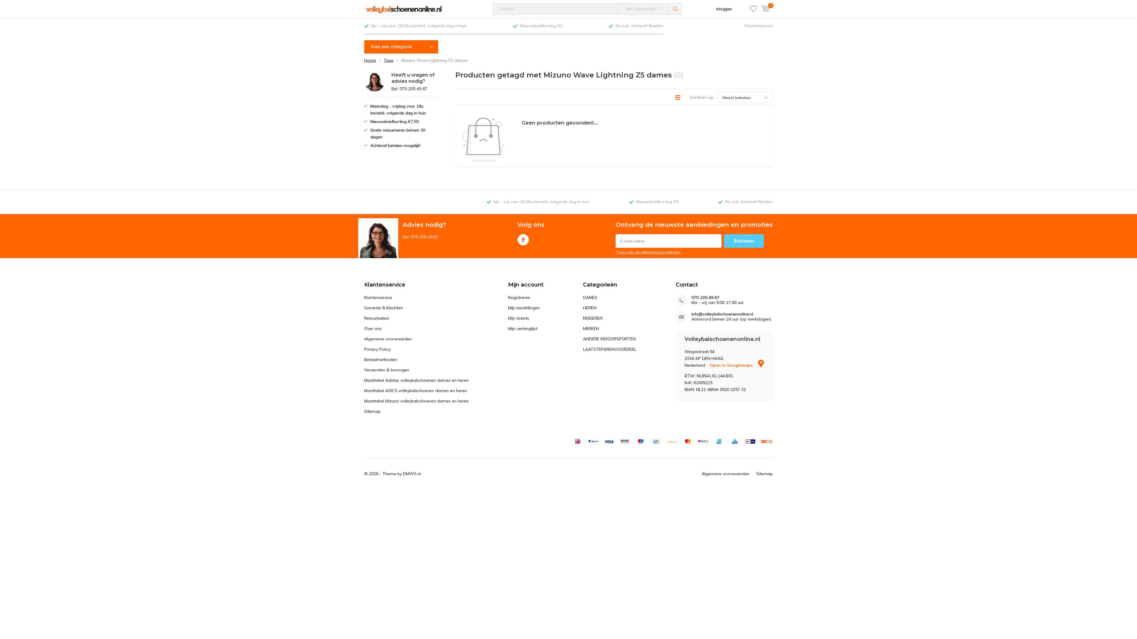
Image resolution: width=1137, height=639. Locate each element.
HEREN (589, 307)
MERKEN (591, 328)
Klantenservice (759, 25)
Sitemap (372, 411)
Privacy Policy (377, 349)
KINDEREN (593, 318)
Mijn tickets (518, 318)
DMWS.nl (412, 473)
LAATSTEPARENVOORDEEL (609, 349)
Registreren (519, 297)
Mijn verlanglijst (522, 328)
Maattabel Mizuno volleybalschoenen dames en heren (416, 401)
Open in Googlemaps (731, 365)
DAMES (590, 297)
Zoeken (675, 9)
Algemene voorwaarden (388, 339)
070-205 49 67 (705, 297)
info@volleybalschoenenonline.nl (722, 314)
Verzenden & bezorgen (386, 370)
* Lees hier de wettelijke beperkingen (648, 252)
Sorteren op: (702, 97)
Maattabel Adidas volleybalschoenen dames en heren (416, 380)
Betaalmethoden (380, 359)
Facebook (523, 239)
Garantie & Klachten (383, 307)
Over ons (373, 328)
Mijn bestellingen (524, 307)
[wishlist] (753, 9)
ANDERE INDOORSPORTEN (609, 339)
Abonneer (744, 240)
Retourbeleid (376, 318)
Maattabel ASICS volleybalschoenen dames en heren (415, 390)
